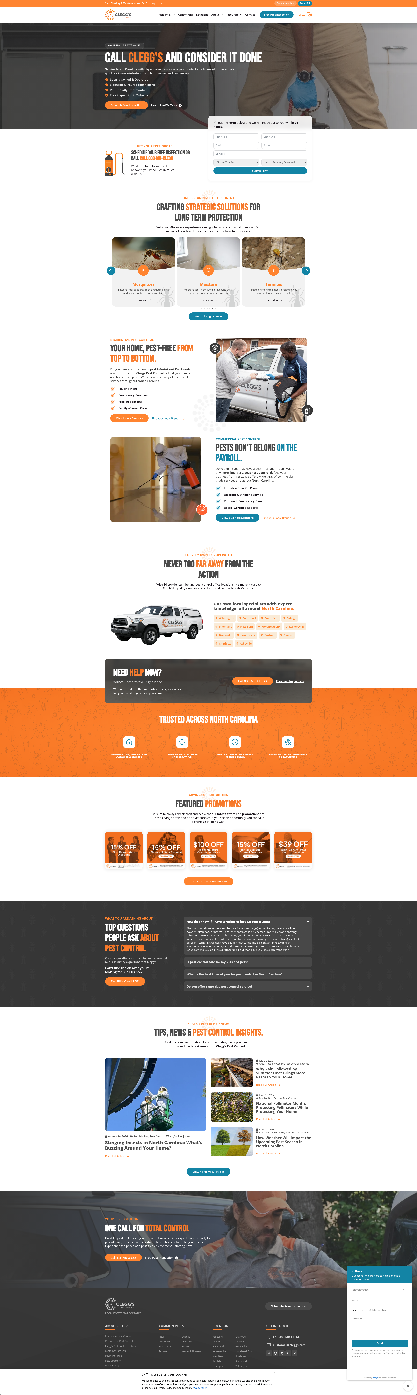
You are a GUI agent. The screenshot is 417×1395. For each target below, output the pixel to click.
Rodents (304, 1063)
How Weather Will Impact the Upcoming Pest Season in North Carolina (283, 1142)
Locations (202, 14)
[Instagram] (275, 1353)
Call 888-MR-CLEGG (156, 158)
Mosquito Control (274, 1063)
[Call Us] (309, 14)
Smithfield (241, 1361)
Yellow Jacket (182, 1136)
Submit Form (260, 171)
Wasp (169, 1136)
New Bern (218, 1356)
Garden (278, 1098)
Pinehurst (240, 1356)
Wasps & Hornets (191, 1351)
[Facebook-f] (269, 1353)
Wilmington (241, 1366)
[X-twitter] (282, 1353)
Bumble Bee (140, 1136)
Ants (261, 1063)
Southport (218, 1366)
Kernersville (219, 1351)
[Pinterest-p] (294, 1353)
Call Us (301, 15)
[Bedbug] (273, 270)
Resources (232, 14)
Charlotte (240, 1336)
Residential (164, 14)
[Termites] (208, 270)
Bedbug (274, 284)
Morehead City (243, 1351)
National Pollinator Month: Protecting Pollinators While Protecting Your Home (282, 1107)
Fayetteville (219, 1346)
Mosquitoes (165, 1346)
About (215, 14)
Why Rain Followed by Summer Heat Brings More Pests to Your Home (280, 1073)
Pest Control (157, 1136)
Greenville (241, 1346)
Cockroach (165, 1341)
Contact (250, 14)
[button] (111, 270)
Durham (240, 1341)
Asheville (218, 1336)
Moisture (187, 1341)
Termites (208, 284)
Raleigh (217, 1361)
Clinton (217, 1341)
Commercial (185, 14)
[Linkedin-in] (288, 1353)
